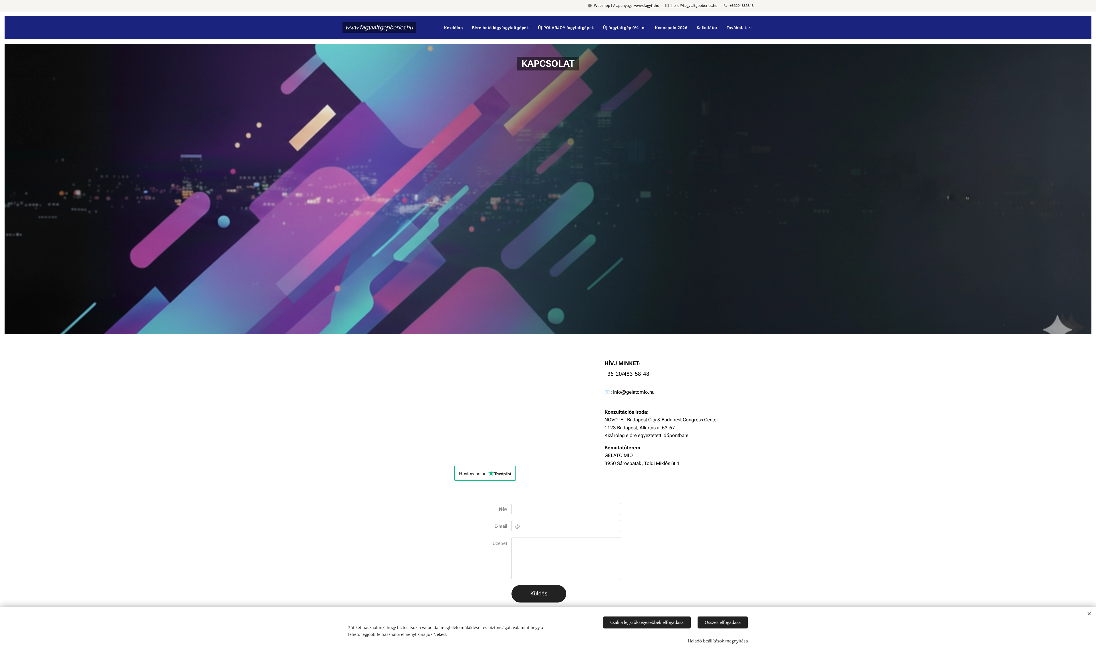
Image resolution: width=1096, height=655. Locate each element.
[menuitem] (455, 28)
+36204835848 (742, 5)
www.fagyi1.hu (646, 5)
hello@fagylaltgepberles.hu (694, 5)
